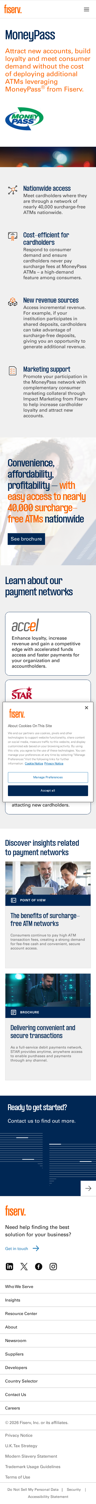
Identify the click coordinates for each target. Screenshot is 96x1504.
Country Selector (21, 1381)
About (11, 1327)
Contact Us (15, 1394)
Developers (16, 1367)
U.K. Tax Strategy (21, 1445)
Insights (12, 1299)
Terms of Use (17, 1477)
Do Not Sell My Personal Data (33, 1489)
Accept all (48, 790)
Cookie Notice (34, 763)
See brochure (26, 539)
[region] (47, 752)
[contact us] (88, 1188)
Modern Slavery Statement (31, 1456)
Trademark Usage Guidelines (32, 1466)
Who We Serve (19, 1286)
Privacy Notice (19, 1435)
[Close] (86, 707)
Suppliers (14, 1354)
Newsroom (15, 1340)
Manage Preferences (48, 777)
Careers (12, 1408)
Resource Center (21, 1313)
